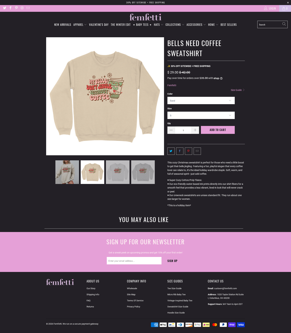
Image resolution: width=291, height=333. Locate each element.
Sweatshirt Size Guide (177, 306)
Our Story (91, 288)
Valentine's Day (99, 25)
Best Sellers (229, 25)
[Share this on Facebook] (179, 151)
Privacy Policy (133, 306)
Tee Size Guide (174, 288)
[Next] (161, 96)
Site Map (131, 294)
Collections (174, 25)
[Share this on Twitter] (171, 151)
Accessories (195, 25)
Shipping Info (93, 294)
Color (170, 94)
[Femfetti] (145, 17)
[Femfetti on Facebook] (10, 8)
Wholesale (132, 288)
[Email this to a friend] (197, 151)
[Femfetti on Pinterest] (16, 8)
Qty (169, 123)
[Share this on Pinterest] (188, 151)
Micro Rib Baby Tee (176, 294)
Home (212, 25)
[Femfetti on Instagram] (22, 8)
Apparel (78, 25)
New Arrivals (62, 25)
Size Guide (236, 90)
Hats (157, 25)
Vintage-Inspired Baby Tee (179, 300)
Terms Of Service (135, 300)
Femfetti (171, 85)
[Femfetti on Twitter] (4, 8)
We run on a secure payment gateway (80, 324)
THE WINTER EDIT (121, 25)
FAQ (88, 300)
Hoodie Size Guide (176, 312)
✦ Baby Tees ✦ (142, 25)
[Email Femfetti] (28, 8)
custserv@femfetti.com (225, 288)
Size (169, 108)
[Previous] (48, 96)
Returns (90, 306)
